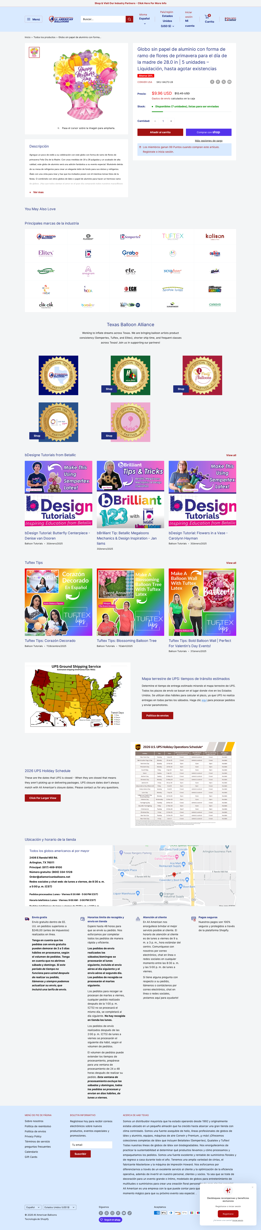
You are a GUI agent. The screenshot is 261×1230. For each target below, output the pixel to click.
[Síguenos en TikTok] (129, 1213)
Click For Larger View (42, 798)
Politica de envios (157, 715)
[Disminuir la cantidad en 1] (155, 121)
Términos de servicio (37, 1141)
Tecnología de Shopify (37, 1219)
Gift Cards (31, 1156)
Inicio (28, 37)
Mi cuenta (189, 23)
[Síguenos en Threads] (107, 1213)
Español (30, 1207)
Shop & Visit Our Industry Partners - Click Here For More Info (130, 3)
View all (231, 455)
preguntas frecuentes (38, 1146)
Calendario (31, 1151)
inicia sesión (165, 151)
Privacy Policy (33, 1136)
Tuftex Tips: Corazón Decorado (50, 641)
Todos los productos (44, 37)
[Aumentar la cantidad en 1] (171, 121)
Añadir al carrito (160, 132)
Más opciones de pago (208, 140)
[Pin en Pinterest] (218, 81)
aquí (204, 700)
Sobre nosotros (34, 1121)
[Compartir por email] (229, 81)
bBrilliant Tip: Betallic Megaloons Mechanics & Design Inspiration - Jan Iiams (127, 538)
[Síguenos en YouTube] (124, 1213)
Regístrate (149, 151)
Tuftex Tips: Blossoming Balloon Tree (126, 641)
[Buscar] (129, 19)
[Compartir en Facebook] (212, 81)
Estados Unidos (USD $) (57, 1207)
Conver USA (144, 81)
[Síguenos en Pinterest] (118, 1213)
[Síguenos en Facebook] (101, 1213)
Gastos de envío (161, 98)
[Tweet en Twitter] (224, 81)
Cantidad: (143, 120)
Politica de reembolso (38, 1126)
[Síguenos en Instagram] (112, 1213)
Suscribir (80, 1153)
